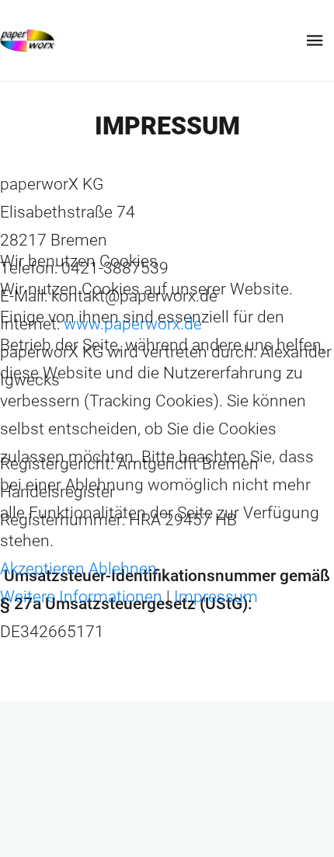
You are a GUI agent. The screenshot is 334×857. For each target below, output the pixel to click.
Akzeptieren (42, 568)
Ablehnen (123, 568)
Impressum (216, 596)
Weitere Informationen (81, 596)
